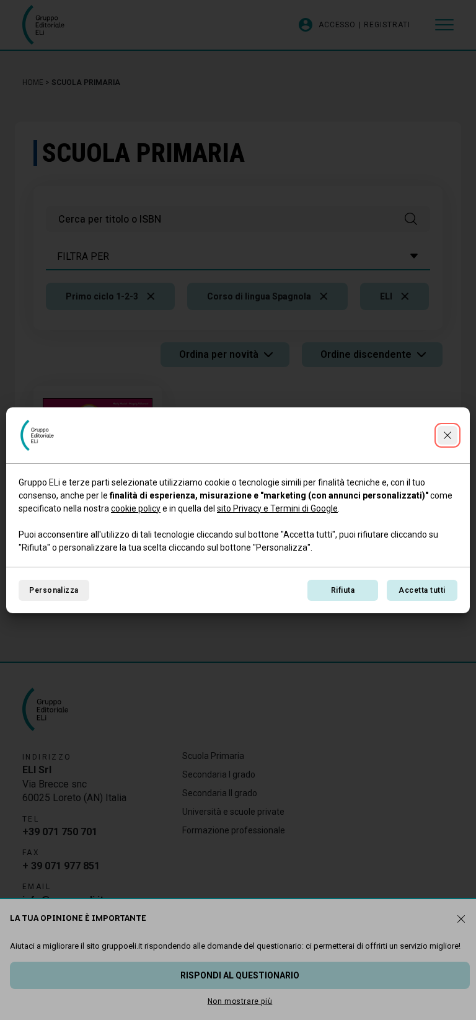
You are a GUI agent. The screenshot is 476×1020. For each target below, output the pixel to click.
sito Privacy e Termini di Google (277, 508)
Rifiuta (343, 590)
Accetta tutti (422, 590)
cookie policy (136, 508)
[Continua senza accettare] (447, 435)
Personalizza (54, 590)
